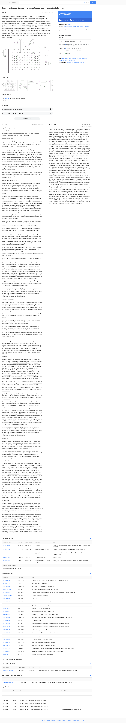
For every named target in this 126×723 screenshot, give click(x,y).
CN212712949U (7, 560)
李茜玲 (68, 26)
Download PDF (65, 20)
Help (83, 720)
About (43, 720)
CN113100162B (6, 642)
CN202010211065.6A (8, 670)
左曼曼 (81, 26)
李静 (65, 26)
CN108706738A (7, 553)
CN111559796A (6, 623)
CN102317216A (6, 583)
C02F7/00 (7, 98)
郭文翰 (87, 26)
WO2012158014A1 (7, 595)
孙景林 (74, 26)
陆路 (71, 26)
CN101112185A (6, 633)
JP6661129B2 (6, 654)
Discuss (82, 62)
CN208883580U (7, 557)
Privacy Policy (76, 720)
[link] (14, 98)
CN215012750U (6, 645)
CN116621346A (6, 648)
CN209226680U (6, 651)
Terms (69, 720)
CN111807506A (6, 598)
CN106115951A (6, 580)
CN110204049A (6, 592)
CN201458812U (6, 620)
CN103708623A (7, 545)
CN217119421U (6, 639)
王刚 (84, 26)
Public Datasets (61, 720)
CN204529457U (6, 629)
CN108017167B (6, 602)
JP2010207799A (7, 589)
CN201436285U (6, 614)
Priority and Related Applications (67, 60)
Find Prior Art (75, 20)
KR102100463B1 (7, 608)
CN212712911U (6, 586)
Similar (83, 20)
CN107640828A (6, 636)
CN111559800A (6, 605)
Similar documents (82, 58)
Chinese (70, 24)
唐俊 (78, 26)
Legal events (74, 58)
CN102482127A (6, 611)
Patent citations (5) (66, 58)
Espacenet (68, 62)
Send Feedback (51, 720)
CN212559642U (6, 626)
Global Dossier (75, 62)
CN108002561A (7, 549)
